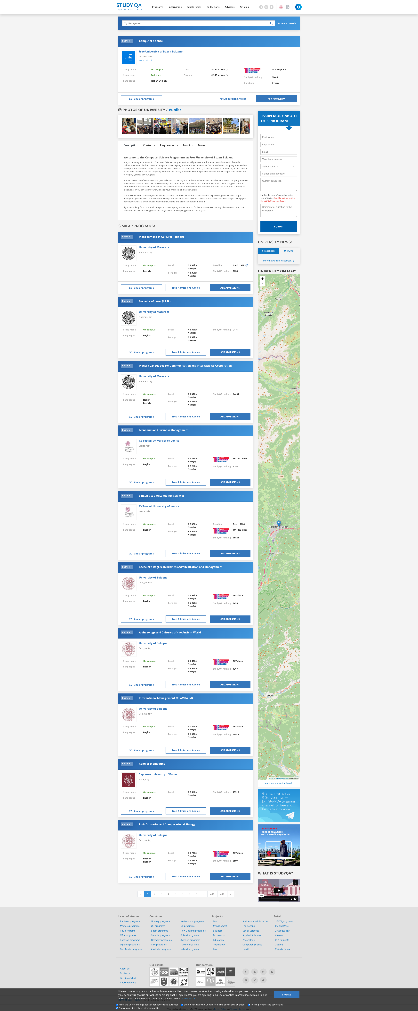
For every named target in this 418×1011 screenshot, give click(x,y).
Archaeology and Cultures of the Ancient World (170, 632)
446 (222, 894)
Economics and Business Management (164, 430)
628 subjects (282, 940)
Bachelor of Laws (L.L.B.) (154, 301)
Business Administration (255, 921)
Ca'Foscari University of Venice (159, 440)
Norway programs (160, 921)
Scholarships (194, 7)
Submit (279, 226)
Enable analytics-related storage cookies (139, 1008)
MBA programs (128, 935)
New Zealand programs (193, 930)
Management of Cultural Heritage (162, 237)
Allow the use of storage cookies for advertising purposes (148, 1004)
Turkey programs (189, 944)
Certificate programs (131, 949)
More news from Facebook (277, 260)
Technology (219, 944)
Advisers (229, 7)
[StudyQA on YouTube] (245, 980)
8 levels (279, 935)
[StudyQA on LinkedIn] (254, 971)
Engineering (248, 926)
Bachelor (126, 40)
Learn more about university (279, 783)
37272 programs (284, 921)
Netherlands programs (192, 921)
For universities (128, 977)
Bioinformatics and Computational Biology (167, 824)
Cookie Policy (188, 998)
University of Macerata (154, 247)
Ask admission (277, 98)
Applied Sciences (251, 935)
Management (220, 926)
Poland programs (189, 935)
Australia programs (161, 949)
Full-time (156, 75)
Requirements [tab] (169, 145)
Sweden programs (190, 940)
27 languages (282, 930)
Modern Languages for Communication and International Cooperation (185, 365)
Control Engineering (152, 763)
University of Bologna (153, 577)
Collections (213, 7)
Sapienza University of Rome (158, 774)
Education (218, 940)
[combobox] (278, 166)
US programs (158, 926)
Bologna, (143, 582)
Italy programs (159, 944)
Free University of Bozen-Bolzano (161, 51)
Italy (150, 56)
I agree (286, 994)
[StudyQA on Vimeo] (254, 980)
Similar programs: (136, 226)
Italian (154, 80)
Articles (244, 7)
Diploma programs (130, 944)
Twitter (290, 250)
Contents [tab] (149, 145)
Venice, (142, 445)
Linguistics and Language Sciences (161, 495)
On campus (157, 69)
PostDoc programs (130, 940)
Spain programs (159, 930)
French (147, 270)
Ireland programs (189, 949)
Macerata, (144, 252)
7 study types (282, 949)
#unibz (175, 109)
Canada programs (160, 935)
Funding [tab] (188, 145)
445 (212, 894)
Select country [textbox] (270, 166)
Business (217, 930)
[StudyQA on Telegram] (272, 971)
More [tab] (201, 145)
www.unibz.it (145, 60)
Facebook (269, 250)
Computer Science (252, 944)
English (163, 80)
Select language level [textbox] (273, 173)
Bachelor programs (130, 921)
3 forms (279, 944)
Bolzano (143, 56)
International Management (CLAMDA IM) (166, 698)
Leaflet (270, 778)
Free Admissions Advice (232, 98)
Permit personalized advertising (267, 1004)
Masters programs (129, 926)
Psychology (248, 940)
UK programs (187, 926)
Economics (219, 935)
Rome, (142, 779)
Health (245, 949)
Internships (175, 7)
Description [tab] (130, 145)
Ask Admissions (230, 287)
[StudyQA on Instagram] (263, 971)
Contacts (125, 973)
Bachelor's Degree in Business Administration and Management (181, 567)
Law (215, 949)
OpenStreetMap (282, 778)
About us (124, 968)
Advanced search (287, 23)
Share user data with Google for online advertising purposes (215, 1004)
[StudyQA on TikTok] (263, 980)
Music (216, 921)
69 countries (282, 926)
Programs (157, 7)
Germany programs (161, 940)
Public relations (128, 982)
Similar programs (144, 98)
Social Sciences (250, 930)
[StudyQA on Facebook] (245, 971)
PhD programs (127, 930)
